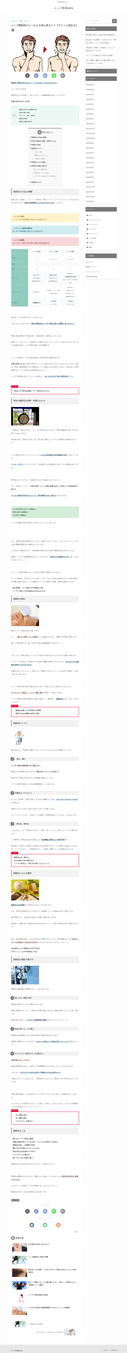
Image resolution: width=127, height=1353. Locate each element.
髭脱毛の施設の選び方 (39, 166)
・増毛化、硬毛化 (39, 158)
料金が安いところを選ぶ (41, 173)
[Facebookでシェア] (36, 75)
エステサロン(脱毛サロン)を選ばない (45, 177)
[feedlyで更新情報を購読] (45, 1225)
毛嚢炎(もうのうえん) (40, 155)
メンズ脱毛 (16, 1200)
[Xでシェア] (27, 75)
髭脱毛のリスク (37, 148)
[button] (62, 75)
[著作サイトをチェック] (31, 1225)
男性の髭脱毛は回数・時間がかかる (44, 141)
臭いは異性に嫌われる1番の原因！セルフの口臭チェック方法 (100, 61)
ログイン (89, 262)
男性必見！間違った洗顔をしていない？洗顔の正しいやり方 (101, 49)
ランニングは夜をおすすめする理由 (99, 55)
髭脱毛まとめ (36, 182)
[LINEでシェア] (54, 75)
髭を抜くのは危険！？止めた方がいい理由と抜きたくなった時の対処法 (101, 41)
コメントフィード (92, 272)
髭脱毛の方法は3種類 (39, 137)
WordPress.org (91, 277)
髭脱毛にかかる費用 (38, 162)
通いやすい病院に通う (41, 169)
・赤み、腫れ (38, 152)
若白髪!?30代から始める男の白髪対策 (100, 35)
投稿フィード (91, 267)
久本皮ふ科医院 (17, 464)
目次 (44, 132)
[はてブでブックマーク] (45, 75)
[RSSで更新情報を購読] (58, 1225)
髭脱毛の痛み (36, 145)
